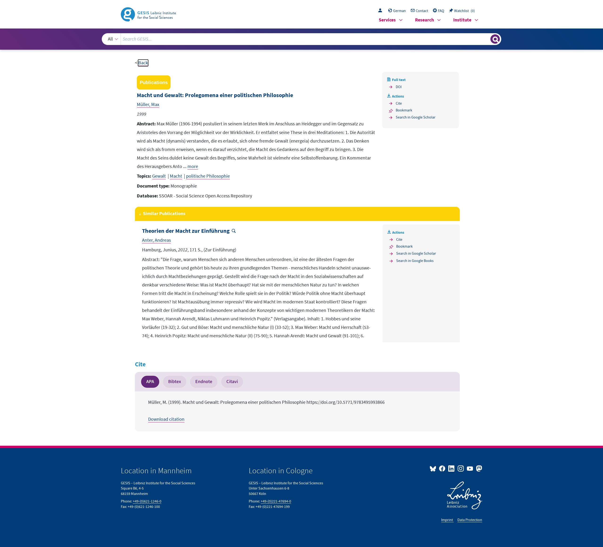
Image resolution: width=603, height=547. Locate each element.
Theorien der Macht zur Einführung (186, 231)
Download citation (166, 419)
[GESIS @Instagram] (460, 468)
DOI (399, 87)
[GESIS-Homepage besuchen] (149, 14)
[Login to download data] (381, 10)
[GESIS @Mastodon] (478, 468)
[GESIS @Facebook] (442, 468)
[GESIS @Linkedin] (451, 468)
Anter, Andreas (156, 240)
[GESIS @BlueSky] (434, 468)
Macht (176, 176)
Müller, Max (148, 105)
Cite (399, 103)
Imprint (447, 520)
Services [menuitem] (387, 20)
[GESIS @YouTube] (470, 468)
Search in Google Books (415, 260)
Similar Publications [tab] (164, 214)
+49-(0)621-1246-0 (147, 501)
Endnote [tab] (203, 381)
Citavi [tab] (232, 381)
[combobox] (302, 39)
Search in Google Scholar (416, 117)
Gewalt (159, 176)
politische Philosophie (208, 176)
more (192, 166)
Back (143, 63)
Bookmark (404, 110)
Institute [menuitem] (462, 20)
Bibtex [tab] (174, 381)
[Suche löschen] (486, 38)
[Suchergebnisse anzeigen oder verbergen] (495, 39)
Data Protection (469, 520)
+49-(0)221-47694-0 (276, 501)
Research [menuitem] (424, 20)
